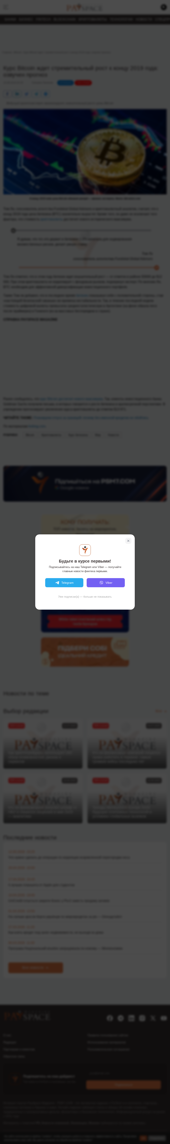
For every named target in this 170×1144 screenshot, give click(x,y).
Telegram (67, 582)
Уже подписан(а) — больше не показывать (85, 596)
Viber (109, 582)
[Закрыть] (128, 541)
